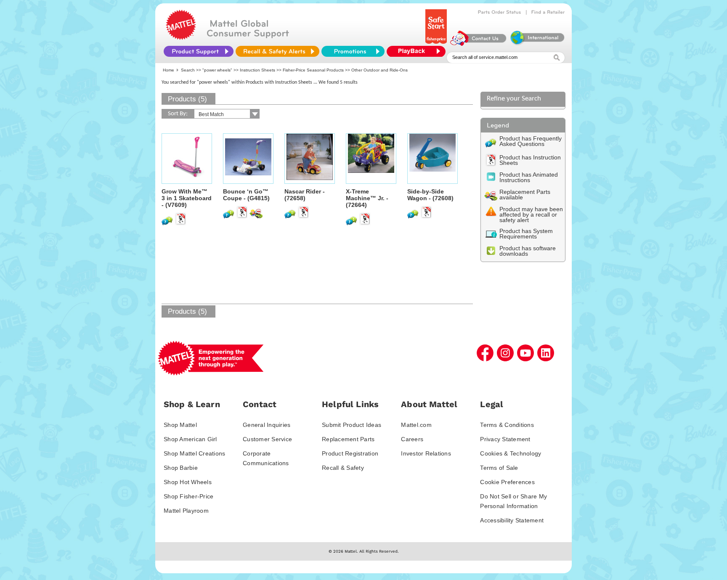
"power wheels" (217, 70)
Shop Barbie (181, 467)
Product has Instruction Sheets (530, 160)
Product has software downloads (527, 251)
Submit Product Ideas (351, 424)
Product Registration (350, 453)
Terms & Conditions (507, 424)
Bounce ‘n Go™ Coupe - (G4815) (246, 194)
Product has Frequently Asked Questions (530, 141)
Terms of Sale (499, 467)
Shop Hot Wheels (188, 482)
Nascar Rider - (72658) (304, 194)
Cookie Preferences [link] (507, 482)
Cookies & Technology (510, 453)
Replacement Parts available (524, 194)
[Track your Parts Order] (499, 12)
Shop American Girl (190, 439)
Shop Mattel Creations (194, 453)
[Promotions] (353, 51)
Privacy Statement (505, 439)
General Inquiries (266, 424)
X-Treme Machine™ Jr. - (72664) (367, 198)
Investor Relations (426, 453)
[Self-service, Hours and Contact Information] (478, 43)
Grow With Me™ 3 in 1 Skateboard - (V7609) (187, 198)
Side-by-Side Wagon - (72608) (430, 194)
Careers (412, 439)
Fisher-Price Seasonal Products (313, 70)
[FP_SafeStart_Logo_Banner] (436, 43)
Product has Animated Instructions (528, 177)
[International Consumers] (537, 43)
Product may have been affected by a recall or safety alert (531, 214)
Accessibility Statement (512, 520)
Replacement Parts (348, 439)
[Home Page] (181, 37)
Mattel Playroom (186, 510)
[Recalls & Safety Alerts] (277, 51)
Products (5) (187, 99)
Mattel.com (416, 424)
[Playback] (418, 51)
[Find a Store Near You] (548, 12)
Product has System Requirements (526, 234)
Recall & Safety (343, 467)
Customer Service (267, 439)
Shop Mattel (180, 424)
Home (168, 70)
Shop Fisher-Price (188, 496)
